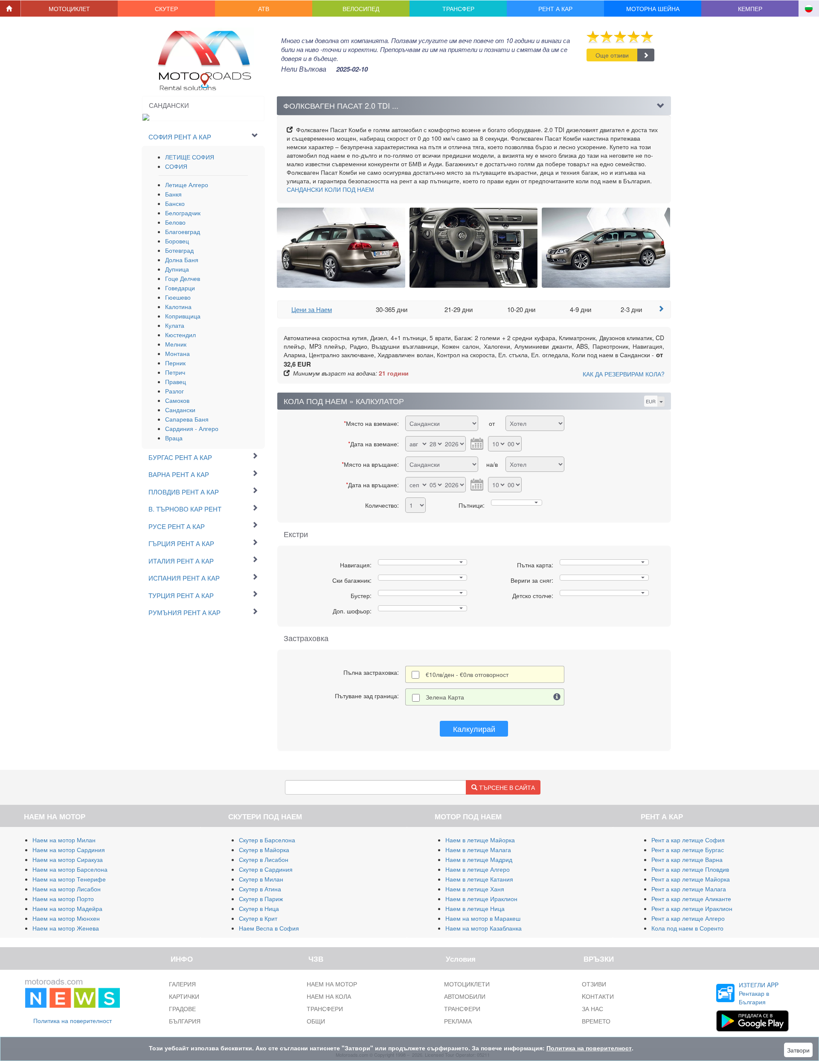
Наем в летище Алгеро (477, 869)
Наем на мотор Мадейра (67, 908)
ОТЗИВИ (594, 984)
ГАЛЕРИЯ (182, 984)
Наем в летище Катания (479, 879)
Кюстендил (180, 334)
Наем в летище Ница (475, 908)
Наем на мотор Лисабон (66, 889)
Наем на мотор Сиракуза (67, 859)
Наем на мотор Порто (63, 898)
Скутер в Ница (259, 908)
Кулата (174, 325)
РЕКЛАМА (458, 1021)
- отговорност (467, 674)
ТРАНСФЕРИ (325, 1008)
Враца (174, 438)
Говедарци (180, 287)
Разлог (174, 391)
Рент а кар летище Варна (687, 859)
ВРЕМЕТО (596, 1021)
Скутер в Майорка (264, 849)
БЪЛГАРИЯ (184, 1021)
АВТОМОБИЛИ (464, 996)
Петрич (175, 372)
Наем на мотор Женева (65, 928)
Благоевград (182, 231)
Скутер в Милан (261, 879)
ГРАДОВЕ (182, 1008)
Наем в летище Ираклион (481, 898)
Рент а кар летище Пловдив (690, 869)
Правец (175, 381)
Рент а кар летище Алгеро (688, 918)
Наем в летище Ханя (474, 889)
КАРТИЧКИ (184, 996)
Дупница (177, 269)
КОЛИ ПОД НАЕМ (330, 189)
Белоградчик (182, 212)
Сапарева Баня (187, 419)
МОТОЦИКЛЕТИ (467, 984)
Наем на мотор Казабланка (483, 928)
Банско (175, 203)
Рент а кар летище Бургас (687, 849)
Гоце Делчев (182, 278)
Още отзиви (612, 55)
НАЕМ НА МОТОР (332, 984)
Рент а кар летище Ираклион (691, 908)
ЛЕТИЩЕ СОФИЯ (189, 157)
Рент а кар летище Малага (688, 889)
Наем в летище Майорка (480, 840)
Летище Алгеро (186, 184)
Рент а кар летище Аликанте (691, 898)
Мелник (175, 344)
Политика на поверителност (72, 1020)
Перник (175, 362)
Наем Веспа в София (269, 928)
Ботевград (179, 250)
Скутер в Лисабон (263, 859)
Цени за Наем (311, 309)
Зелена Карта (445, 697)
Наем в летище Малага (478, 849)
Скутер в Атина (260, 889)
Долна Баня (181, 259)
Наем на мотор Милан (64, 840)
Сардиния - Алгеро (191, 428)
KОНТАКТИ (598, 996)
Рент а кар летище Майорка (690, 879)
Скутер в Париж (261, 898)
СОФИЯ (176, 166)
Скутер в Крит (258, 918)
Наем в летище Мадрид (478, 859)
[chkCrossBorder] (557, 696)
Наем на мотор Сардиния (68, 849)
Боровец (177, 241)
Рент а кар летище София (688, 840)
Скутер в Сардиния (266, 869)
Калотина (178, 306)
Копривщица (182, 316)
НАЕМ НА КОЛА (329, 996)
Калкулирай (474, 728)
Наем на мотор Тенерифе (69, 879)
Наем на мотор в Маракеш (482, 918)
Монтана (177, 353)
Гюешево (178, 297)
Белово (175, 222)
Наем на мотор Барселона (69, 869)
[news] (72, 991)
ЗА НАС (592, 1008)
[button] (69, 8)
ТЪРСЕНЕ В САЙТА (506, 787)
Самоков (177, 400)
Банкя (173, 194)
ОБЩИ (316, 1021)
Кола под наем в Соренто (687, 928)
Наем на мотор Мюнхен (66, 918)
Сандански (180, 409)
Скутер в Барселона (267, 840)
